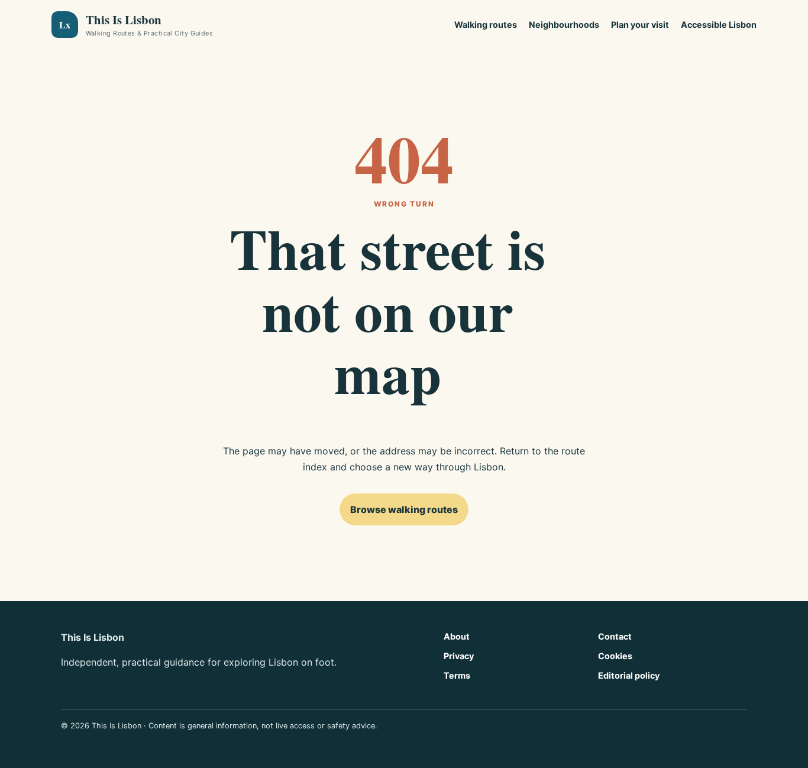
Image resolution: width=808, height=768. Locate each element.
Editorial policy (629, 675)
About (457, 636)
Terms (457, 675)
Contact (615, 636)
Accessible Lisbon (719, 25)
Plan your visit (640, 25)
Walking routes (485, 25)
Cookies (615, 656)
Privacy (459, 656)
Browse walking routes (404, 509)
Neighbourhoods (564, 25)
